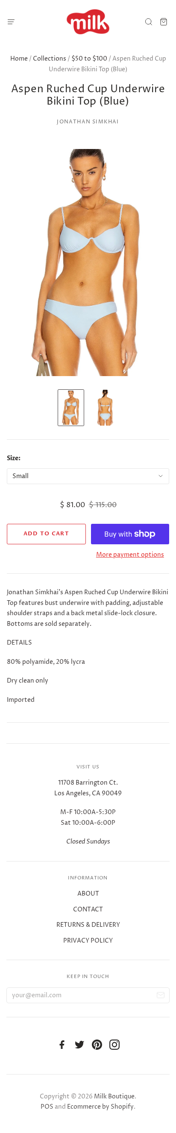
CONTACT (88, 909)
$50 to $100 (89, 59)
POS (47, 1107)
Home (19, 59)
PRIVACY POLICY (88, 941)
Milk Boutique (114, 1096)
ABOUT (88, 894)
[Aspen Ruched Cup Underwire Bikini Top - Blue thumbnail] (71, 408)
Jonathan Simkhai (88, 122)
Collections (49, 59)
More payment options (130, 555)
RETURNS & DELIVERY (88, 925)
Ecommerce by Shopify (100, 1107)
